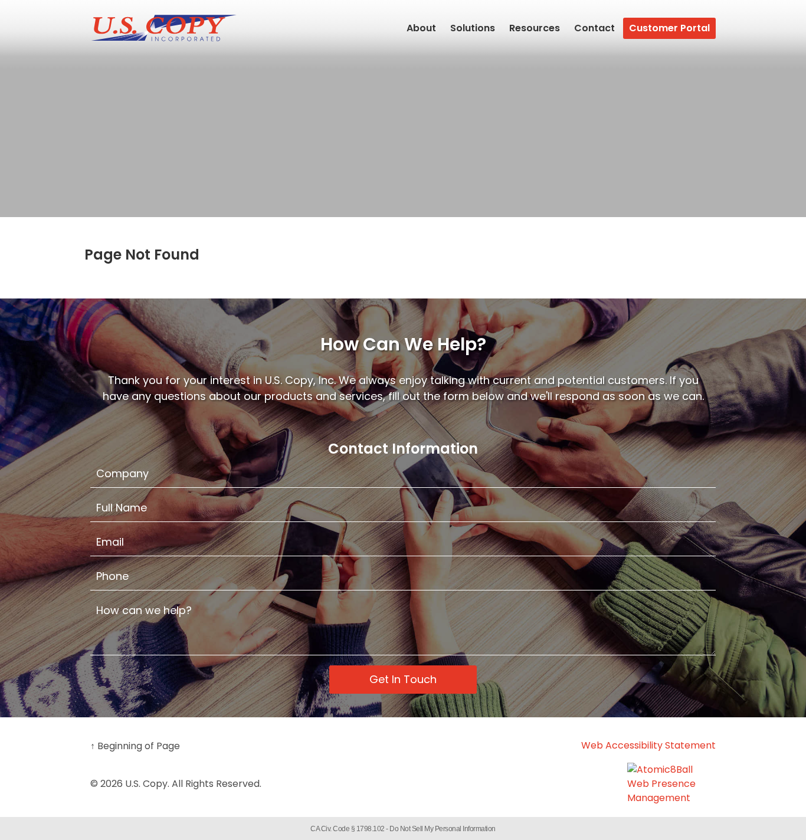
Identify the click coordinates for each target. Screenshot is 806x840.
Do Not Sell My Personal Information (442, 829)
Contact (594, 28)
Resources (534, 28)
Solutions (472, 28)
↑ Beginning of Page (135, 746)
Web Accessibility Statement (648, 745)
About (421, 28)
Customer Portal (669, 28)
